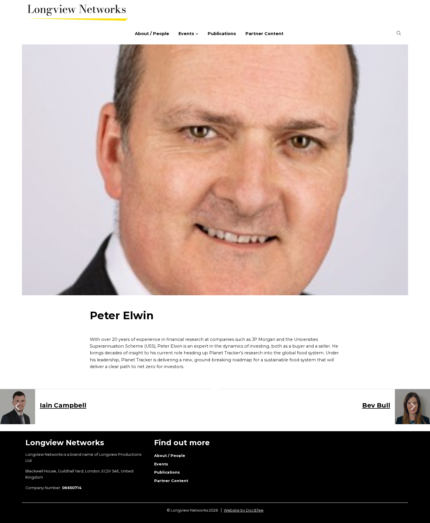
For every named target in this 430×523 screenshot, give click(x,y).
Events (186, 33)
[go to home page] (76, 12)
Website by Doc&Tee (244, 510)
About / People (152, 33)
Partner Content (264, 33)
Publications (222, 33)
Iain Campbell (63, 405)
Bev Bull (376, 405)
